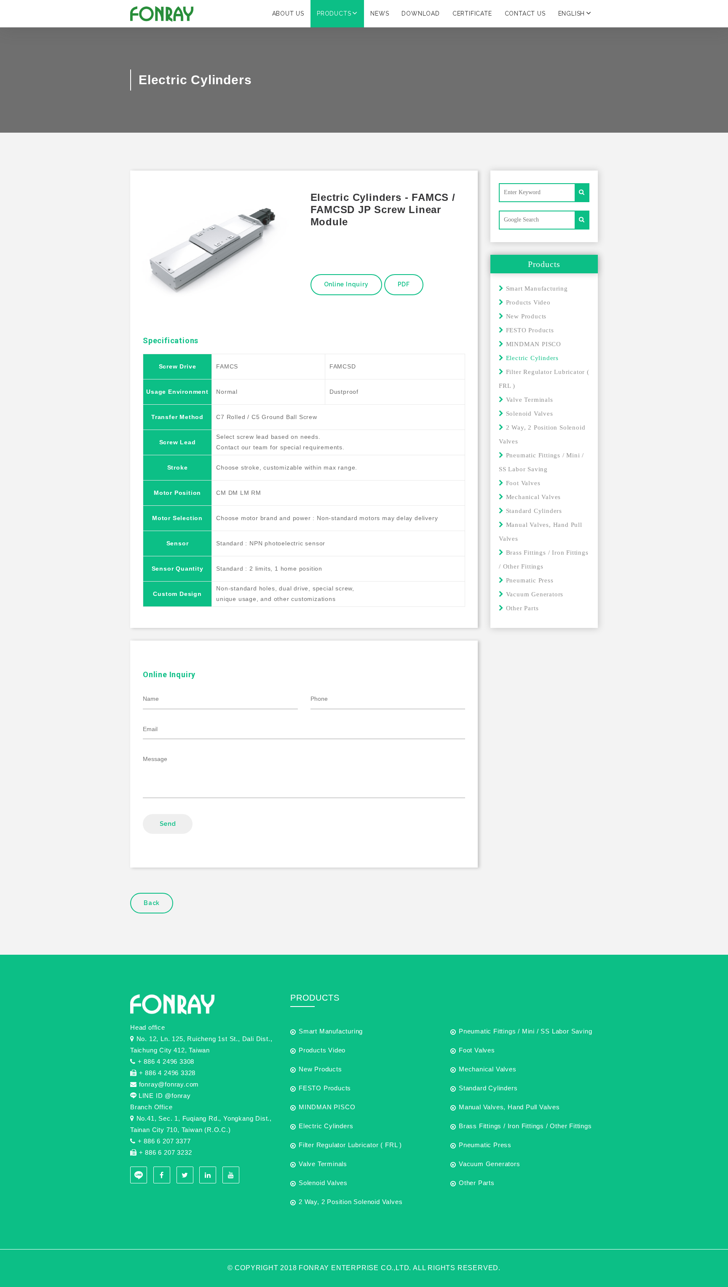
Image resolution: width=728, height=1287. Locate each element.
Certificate (472, 13)
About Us (288, 13)
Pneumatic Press (529, 580)
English (571, 13)
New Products (525, 316)
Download (420, 13)
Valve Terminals (528, 399)
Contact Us (525, 13)
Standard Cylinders (533, 510)
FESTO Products (529, 330)
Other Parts (521, 608)
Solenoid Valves (528, 413)
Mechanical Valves (532, 497)
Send (168, 824)
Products (334, 13)
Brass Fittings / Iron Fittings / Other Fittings (525, 1125)
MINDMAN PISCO (532, 344)
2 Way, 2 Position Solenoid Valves (350, 1201)
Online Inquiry (346, 284)
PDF (404, 284)
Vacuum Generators (533, 594)
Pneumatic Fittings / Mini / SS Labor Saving (525, 1031)
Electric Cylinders (326, 1125)
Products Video (527, 302)
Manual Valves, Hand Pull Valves (509, 1107)
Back (152, 903)
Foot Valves (522, 483)
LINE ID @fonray (165, 1095)
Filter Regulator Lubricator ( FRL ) (350, 1144)
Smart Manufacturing (536, 288)
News (379, 13)
